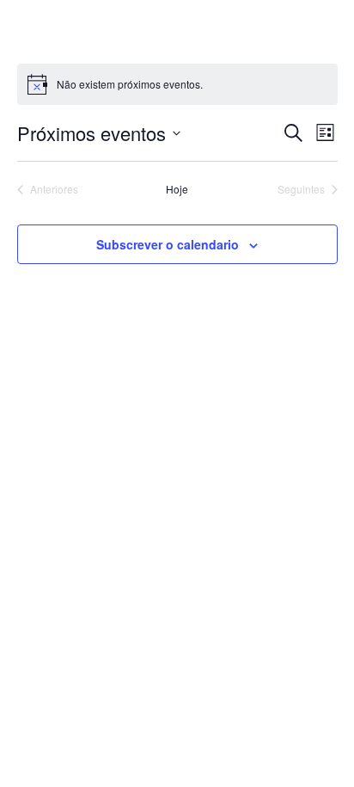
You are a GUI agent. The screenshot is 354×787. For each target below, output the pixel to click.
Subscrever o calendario (167, 244)
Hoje (177, 189)
